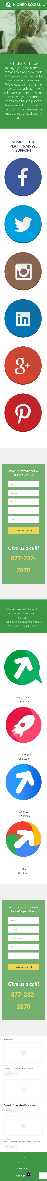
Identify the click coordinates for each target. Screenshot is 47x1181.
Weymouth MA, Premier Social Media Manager (19, 1105)
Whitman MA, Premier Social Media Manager (19, 1068)
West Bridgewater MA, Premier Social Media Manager (22, 1142)
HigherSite (27, 1162)
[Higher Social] (23, 4)
